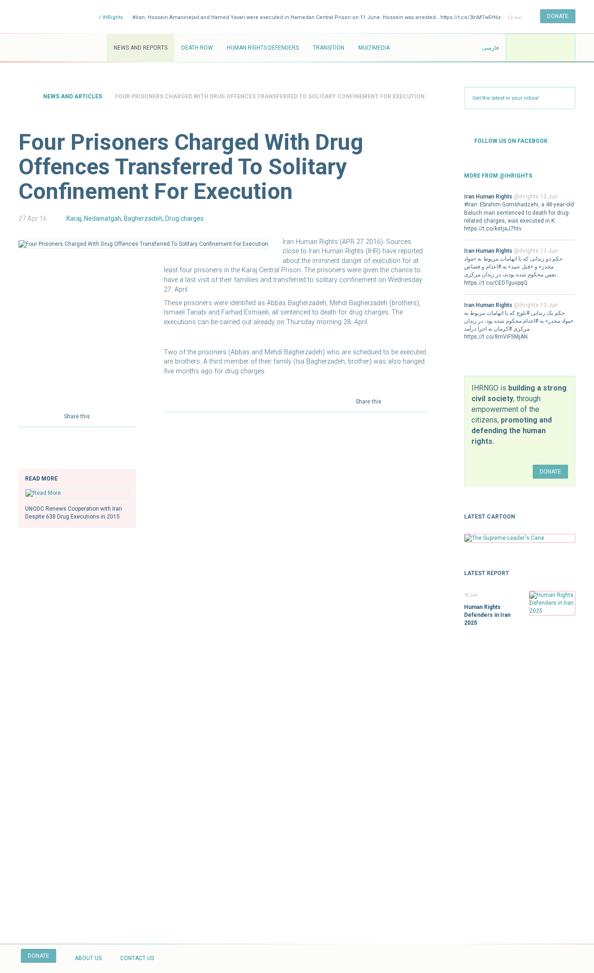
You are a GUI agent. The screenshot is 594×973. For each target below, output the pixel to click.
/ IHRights (110, 17)
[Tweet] (116, 415)
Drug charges (184, 218)
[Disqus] (295, 542)
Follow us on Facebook (511, 141)
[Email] (129, 415)
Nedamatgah (102, 218)
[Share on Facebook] (103, 415)
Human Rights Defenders (263, 48)
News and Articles (72, 96)
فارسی (490, 48)
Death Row (197, 48)
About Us (88, 958)
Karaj (73, 218)
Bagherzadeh (143, 218)
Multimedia (374, 48)
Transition (328, 48)
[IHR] (63, 48)
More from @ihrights (498, 176)
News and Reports (141, 48)
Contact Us (137, 958)
